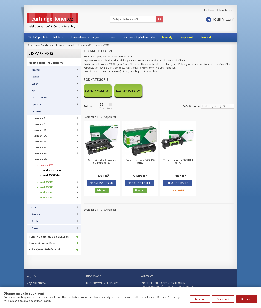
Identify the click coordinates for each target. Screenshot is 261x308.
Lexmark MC (40, 147)
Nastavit (200, 299)
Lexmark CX (40, 136)
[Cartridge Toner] (61, 20)
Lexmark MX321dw (49, 175)
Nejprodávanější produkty (102, 283)
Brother (35, 70)
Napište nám (226, 10)
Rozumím (246, 299)
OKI (33, 207)
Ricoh (34, 221)
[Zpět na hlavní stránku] (29, 45)
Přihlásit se (210, 10)
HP (33, 90)
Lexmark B (39, 118)
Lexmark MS (40, 153)
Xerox (34, 228)
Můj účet (32, 276)
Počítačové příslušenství (44, 249)
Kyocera (36, 104)
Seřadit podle (191, 106)
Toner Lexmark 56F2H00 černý (178, 161)
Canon (35, 77)
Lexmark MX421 (44, 182)
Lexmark (36, 111)
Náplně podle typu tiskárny (46, 63)
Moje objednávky (36, 283)
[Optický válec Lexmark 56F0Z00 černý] (102, 139)
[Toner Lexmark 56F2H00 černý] (178, 139)
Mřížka (101, 107)
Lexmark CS (40, 130)
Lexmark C (39, 124)
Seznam (110, 107)
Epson (35, 83)
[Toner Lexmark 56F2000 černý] (140, 139)
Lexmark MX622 (44, 197)
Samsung (36, 214)
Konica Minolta (40, 97)
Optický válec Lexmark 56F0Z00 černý (102, 161)
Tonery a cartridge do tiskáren (49, 236)
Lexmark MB (40, 142)
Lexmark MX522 (44, 192)
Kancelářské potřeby (42, 243)
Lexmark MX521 (44, 187)
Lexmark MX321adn (50, 170)
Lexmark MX (40, 159)
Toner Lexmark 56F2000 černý (140, 161)
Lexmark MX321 (45, 165)
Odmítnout (223, 299)
